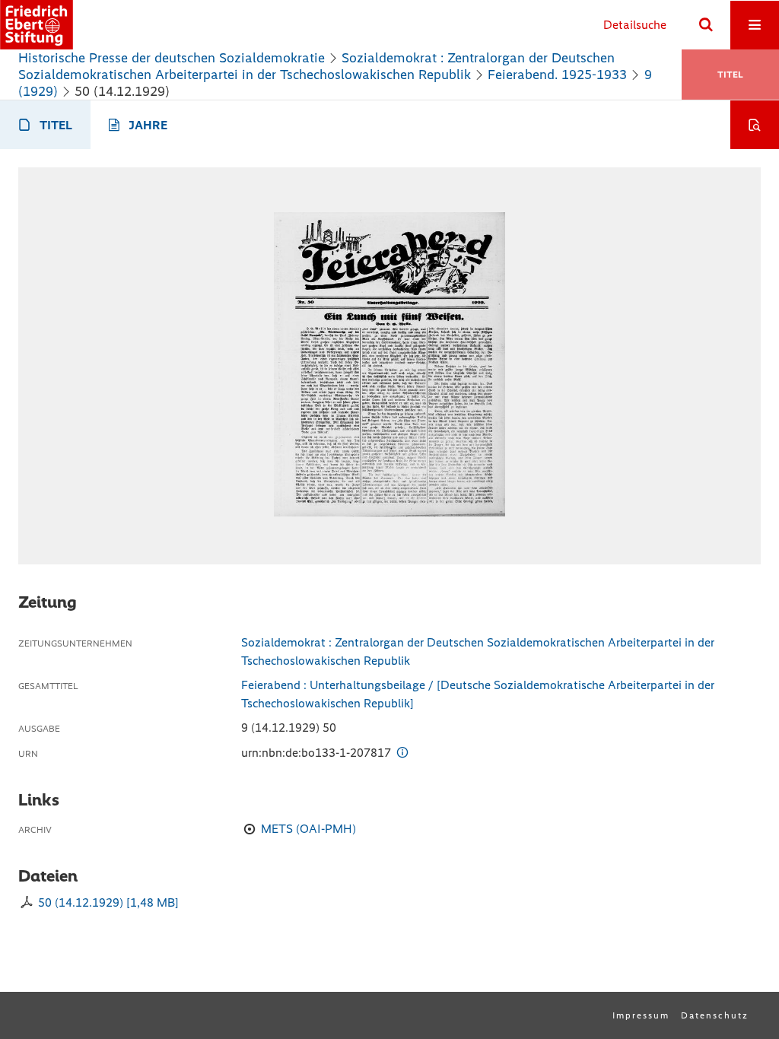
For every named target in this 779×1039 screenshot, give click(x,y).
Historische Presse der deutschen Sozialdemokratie (171, 57)
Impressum (640, 1015)
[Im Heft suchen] (754, 124)
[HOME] (36, 24)
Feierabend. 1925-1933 (557, 74)
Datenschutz (715, 1015)
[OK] (706, 25)
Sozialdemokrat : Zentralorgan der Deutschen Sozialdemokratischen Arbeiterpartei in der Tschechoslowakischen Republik (316, 66)
